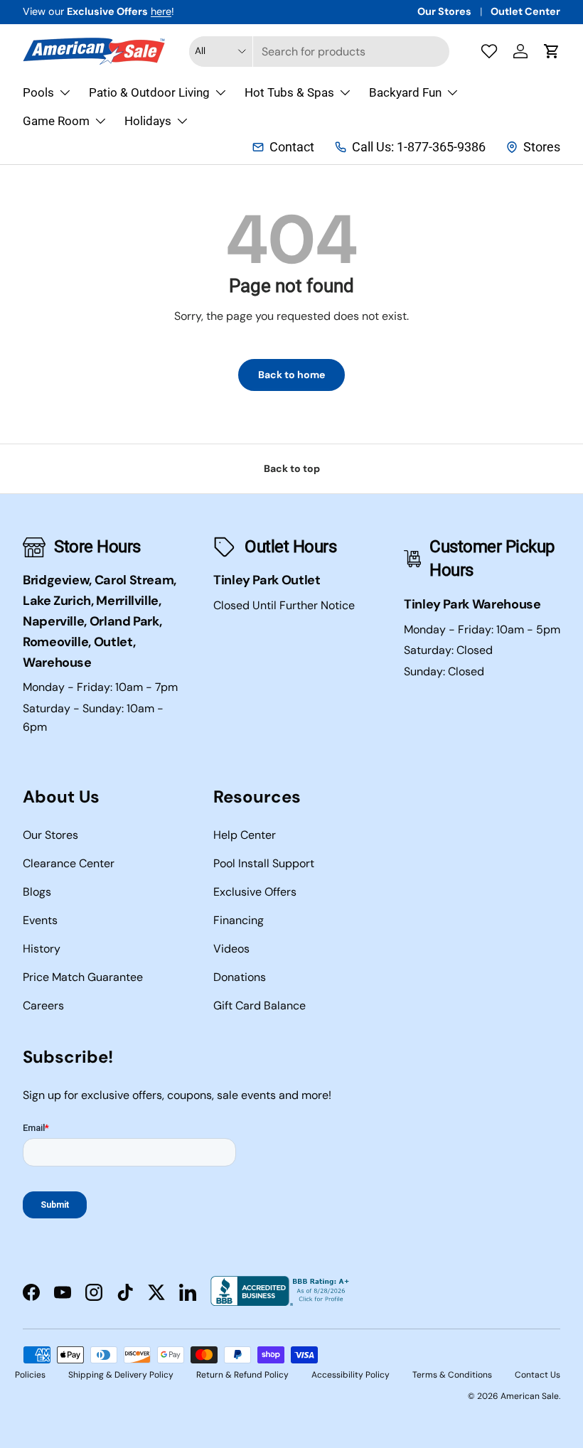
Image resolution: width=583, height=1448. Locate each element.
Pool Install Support (263, 863)
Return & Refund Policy (242, 1374)
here (161, 11)
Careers (43, 1005)
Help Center (244, 834)
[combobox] (319, 51)
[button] (551, 51)
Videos (231, 948)
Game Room (56, 121)
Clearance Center (68, 863)
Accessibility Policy (350, 1374)
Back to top (292, 468)
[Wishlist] (489, 51)
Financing (238, 920)
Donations (239, 977)
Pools (38, 92)
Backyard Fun (405, 92)
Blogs (37, 891)
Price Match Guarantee (83, 977)
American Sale (530, 1396)
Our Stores (444, 11)
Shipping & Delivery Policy (120, 1374)
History (41, 948)
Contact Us (537, 1374)
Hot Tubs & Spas (289, 92)
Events (40, 920)
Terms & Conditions (452, 1374)
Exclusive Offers (254, 891)
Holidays (147, 121)
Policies (30, 1374)
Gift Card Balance (259, 1005)
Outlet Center (525, 11)
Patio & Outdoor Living (149, 92)
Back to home (291, 374)
